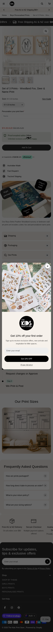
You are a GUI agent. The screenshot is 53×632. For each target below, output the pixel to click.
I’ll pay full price (26, 365)
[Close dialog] (48, 266)
